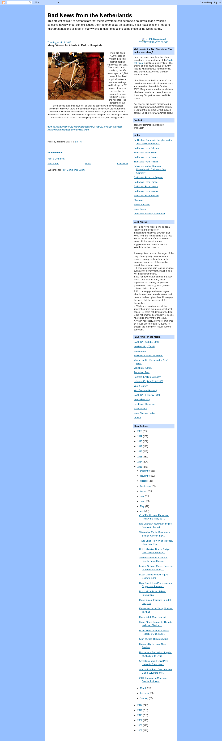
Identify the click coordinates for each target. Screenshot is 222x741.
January (144, 698)
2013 (140, 466)
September (146, 486)
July (142, 496)
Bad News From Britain (145, 152)
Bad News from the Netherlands (90, 15)
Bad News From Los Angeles (148, 177)
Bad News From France (145, 182)
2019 (140, 436)
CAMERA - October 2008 (146, 342)
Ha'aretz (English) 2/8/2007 (147, 377)
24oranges (139, 200)
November (145, 475)
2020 (140, 431)
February (145, 693)
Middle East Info (142, 204)
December (145, 470)
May (142, 506)
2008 (140, 725)
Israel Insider (140, 408)
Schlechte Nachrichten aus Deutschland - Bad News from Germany (150, 169)
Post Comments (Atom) (73, 170)
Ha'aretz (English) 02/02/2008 (148, 381)
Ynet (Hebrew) (141, 386)
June (143, 501)
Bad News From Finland (146, 161)
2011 (140, 710)
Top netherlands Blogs (153, 42)
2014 (140, 461)
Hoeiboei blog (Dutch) (144, 346)
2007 (140, 730)
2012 (140, 705)
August (144, 491)
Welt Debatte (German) (145, 390)
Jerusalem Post (142, 372)
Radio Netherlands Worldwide (148, 355)
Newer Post (53, 163)
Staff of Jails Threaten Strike (153, 639)
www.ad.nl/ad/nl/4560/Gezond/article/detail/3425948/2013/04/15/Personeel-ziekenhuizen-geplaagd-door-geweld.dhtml (85, 128)
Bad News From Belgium (146, 148)
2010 (140, 715)
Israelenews (140, 351)
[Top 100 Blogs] (154, 39)
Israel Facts (140, 209)
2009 (140, 720)
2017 (140, 446)
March (143, 688)
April (142, 511)
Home (88, 163)
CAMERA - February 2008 (147, 395)
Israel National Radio (144, 413)
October (144, 481)
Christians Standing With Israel (149, 213)
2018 (140, 441)
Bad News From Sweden (146, 195)
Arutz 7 (137, 417)
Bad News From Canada (146, 157)
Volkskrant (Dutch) (143, 368)
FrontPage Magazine (144, 404)
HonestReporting (142, 399)
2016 (140, 451)
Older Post (122, 163)
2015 (140, 456)
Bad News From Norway (146, 191)
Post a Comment (56, 158)
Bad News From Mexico (146, 186)
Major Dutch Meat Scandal (152, 617)
